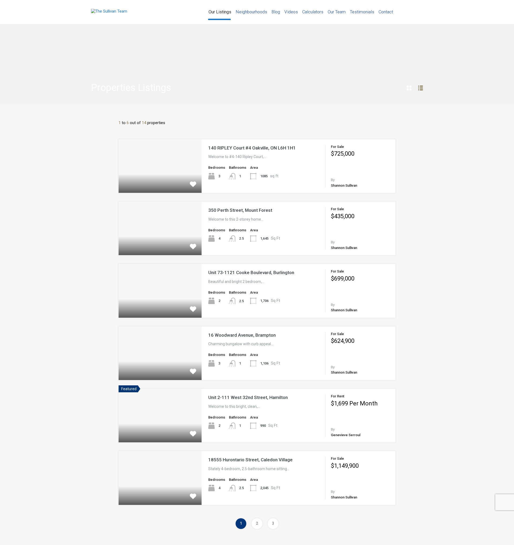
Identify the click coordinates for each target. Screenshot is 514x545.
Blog (275, 11)
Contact (386, 11)
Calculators (312, 11)
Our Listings (220, 11)
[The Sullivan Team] (109, 11)
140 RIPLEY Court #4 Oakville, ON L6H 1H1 (252, 148)
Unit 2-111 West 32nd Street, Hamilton (248, 397)
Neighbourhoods (251, 11)
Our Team (337, 11)
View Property (160, 182)
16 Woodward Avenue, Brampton (242, 335)
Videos (291, 11)
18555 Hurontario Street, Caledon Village (250, 459)
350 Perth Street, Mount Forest (240, 210)
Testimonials (362, 11)
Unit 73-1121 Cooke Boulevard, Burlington (251, 272)
